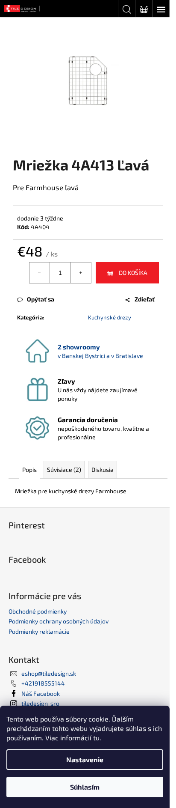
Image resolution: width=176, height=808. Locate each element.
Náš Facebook (40, 693)
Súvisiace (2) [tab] (64, 469)
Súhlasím (85, 787)
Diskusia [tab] (102, 469)
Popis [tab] (29, 469)
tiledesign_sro (40, 703)
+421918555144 (43, 683)
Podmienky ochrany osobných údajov (59, 621)
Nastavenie (84, 759)
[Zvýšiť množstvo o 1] (80, 272)
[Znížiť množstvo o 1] (39, 272)
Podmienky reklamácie (39, 631)
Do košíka (133, 272)
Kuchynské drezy (109, 317)
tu (96, 737)
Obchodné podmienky (38, 611)
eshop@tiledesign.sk (48, 673)
